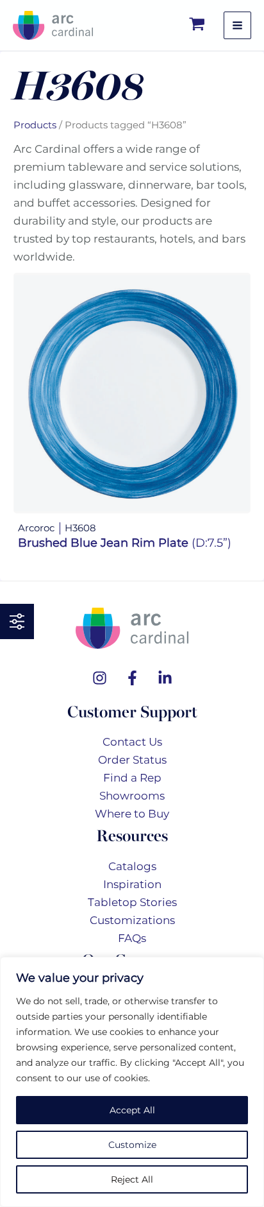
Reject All (132, 1179)
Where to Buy (132, 813)
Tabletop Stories (132, 902)
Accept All (132, 1110)
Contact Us (132, 741)
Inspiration (132, 884)
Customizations (132, 920)
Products (34, 125)
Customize (132, 1145)
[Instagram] (99, 678)
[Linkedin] (165, 678)
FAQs (132, 938)
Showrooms (132, 795)
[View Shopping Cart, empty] (197, 25)
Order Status (132, 759)
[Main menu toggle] (237, 25)
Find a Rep (132, 777)
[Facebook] (132, 678)
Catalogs (132, 866)
